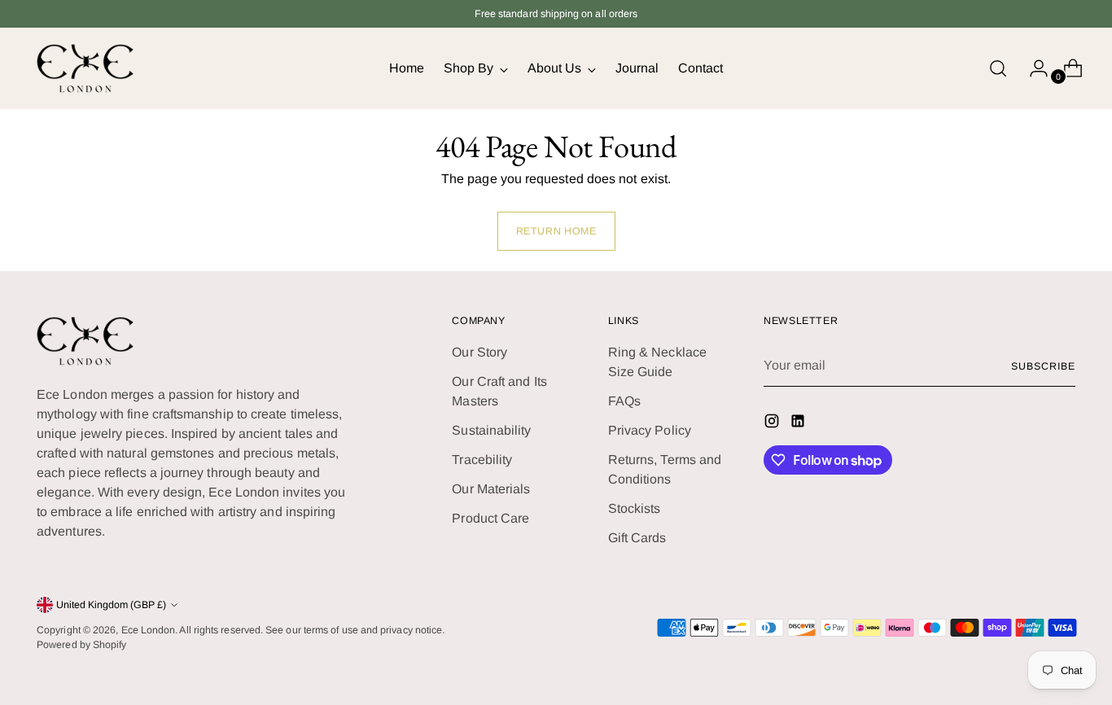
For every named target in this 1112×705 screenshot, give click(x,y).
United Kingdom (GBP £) (111, 605)
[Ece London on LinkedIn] (799, 424)
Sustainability (491, 430)
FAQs (624, 401)
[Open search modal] (998, 68)
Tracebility (482, 459)
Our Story (479, 352)
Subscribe (1043, 366)
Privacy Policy (649, 430)
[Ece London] (85, 68)
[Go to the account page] (1032, 68)
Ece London (148, 630)
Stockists (634, 508)
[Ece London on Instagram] (773, 424)
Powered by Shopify (81, 644)
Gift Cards (637, 538)
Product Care (490, 518)
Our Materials (491, 489)
